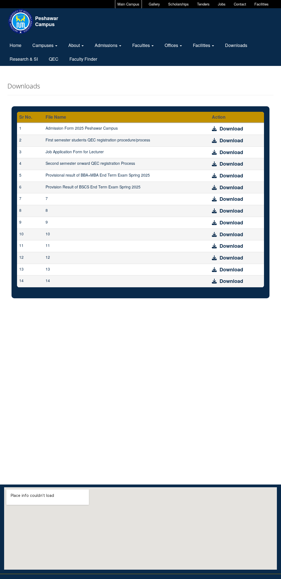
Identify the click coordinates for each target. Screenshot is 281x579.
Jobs (222, 4)
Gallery (154, 4)
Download (230, 128)
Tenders (203, 4)
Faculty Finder (83, 59)
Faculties (141, 45)
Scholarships (178, 4)
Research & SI (24, 59)
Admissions (107, 45)
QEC (53, 59)
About (74, 45)
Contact (240, 4)
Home (15, 45)
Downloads (236, 45)
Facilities (261, 4)
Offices (172, 45)
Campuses (43, 45)
